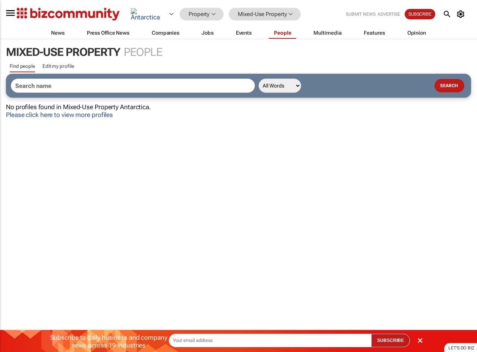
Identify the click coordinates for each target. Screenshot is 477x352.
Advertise (389, 14)
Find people (22, 66)
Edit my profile (58, 66)
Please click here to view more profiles (59, 114)
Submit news (361, 14)
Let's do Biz (461, 348)
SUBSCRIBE (390, 340)
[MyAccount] (462, 14)
